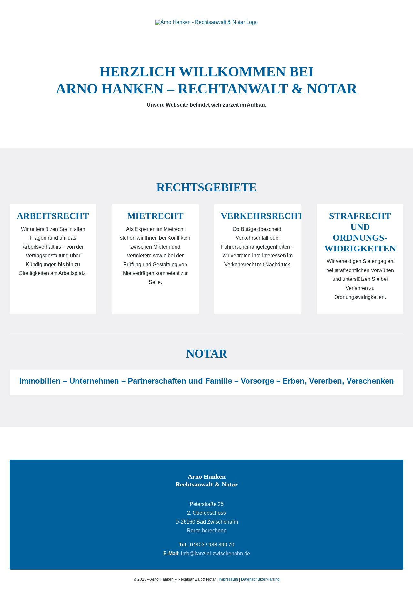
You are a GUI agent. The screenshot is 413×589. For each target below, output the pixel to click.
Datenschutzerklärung (260, 579)
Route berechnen (207, 530)
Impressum (228, 579)
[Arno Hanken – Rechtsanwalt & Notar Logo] (206, 22)
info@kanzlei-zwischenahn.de (215, 553)
